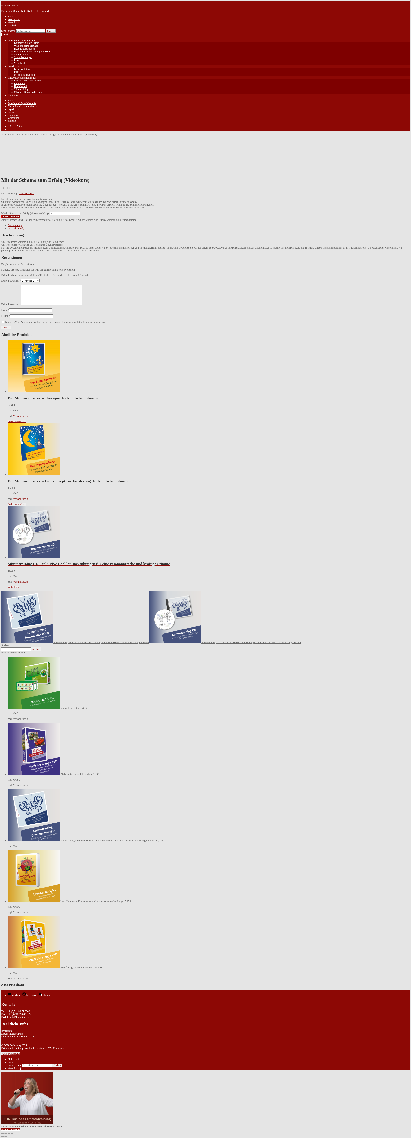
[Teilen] (9, 1133)
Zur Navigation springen (13, 2)
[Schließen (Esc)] (12, 1133)
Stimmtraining (21, 54)
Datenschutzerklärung (12, 1033)
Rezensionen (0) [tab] (16, 228)
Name (5, 310)
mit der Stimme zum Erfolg (91, 219)
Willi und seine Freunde (26, 45)
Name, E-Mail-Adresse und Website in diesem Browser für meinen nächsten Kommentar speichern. (55, 322)
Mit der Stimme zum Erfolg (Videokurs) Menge (25, 213)
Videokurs (57, 219)
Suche (11, 1062)
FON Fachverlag (9, 5)
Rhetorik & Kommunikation (22, 77)
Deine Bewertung (11, 280)
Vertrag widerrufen (10, 1053)
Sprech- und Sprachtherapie (22, 40)
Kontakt (12, 25)
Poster (17, 60)
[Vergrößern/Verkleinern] (2, 1133)
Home (11, 16)
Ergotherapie (14, 66)
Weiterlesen (13, 587)
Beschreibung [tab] (15, 225)
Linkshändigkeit (22, 69)
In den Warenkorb (11, 217)
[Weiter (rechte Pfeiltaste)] (5, 1136)
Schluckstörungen (23, 57)
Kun (3, 1036)
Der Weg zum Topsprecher (27, 80)
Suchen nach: (8, 30)
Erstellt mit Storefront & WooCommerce (43, 1048)
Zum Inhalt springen (37, 2)
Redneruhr (19, 83)
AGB (31, 1036)
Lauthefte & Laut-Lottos (26, 43)
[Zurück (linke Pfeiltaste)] (2, 1136)
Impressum (6, 1030)
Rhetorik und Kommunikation (23, 106)
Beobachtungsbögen (24, 48)
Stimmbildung (113, 219)
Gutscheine (13, 95)
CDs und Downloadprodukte (29, 92)
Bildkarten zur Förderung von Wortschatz (35, 51)
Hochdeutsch (20, 86)
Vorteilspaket (20, 63)
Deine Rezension (11, 304)
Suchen (50, 31)
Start (3, 134)
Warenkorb (13, 22)
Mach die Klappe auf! (25, 74)
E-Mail (5, 316)
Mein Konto (14, 19)
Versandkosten (26, 193)
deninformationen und (17, 1036)
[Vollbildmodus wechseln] (5, 1133)
